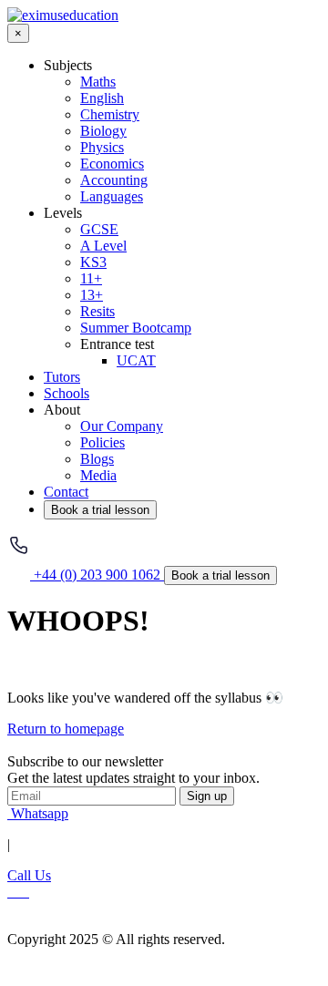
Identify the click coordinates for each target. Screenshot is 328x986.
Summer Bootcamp (135, 327)
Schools (66, 393)
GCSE (99, 229)
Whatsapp (37, 813)
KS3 (93, 262)
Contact (66, 491)
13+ (91, 295)
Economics (112, 163)
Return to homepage (65, 728)
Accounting (114, 180)
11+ (91, 278)
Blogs (97, 459)
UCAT (136, 360)
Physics (102, 147)
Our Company (121, 426)
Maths (98, 81)
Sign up (207, 796)
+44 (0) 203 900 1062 (97, 574)
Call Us (29, 875)
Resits (97, 311)
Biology (103, 131)
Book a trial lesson (100, 510)
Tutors (62, 377)
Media (98, 475)
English (102, 98)
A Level (103, 245)
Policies (102, 442)
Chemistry (109, 114)
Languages (111, 196)
